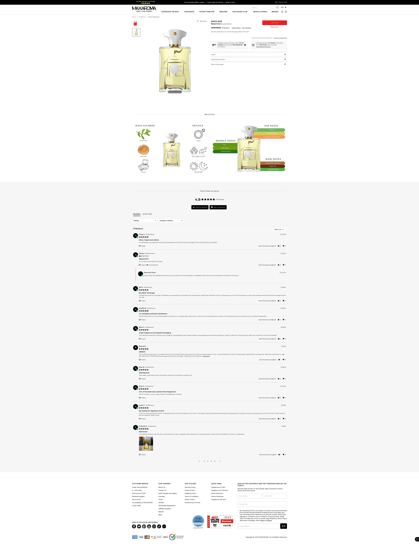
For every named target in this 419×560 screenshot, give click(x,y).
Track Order (136, 505)
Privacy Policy (190, 490)
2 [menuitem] (207, 461)
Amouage (216, 21)
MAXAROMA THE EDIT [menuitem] (170, 12)
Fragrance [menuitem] (189, 12)
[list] (212, 444)
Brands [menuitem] (275, 12)
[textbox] (284, 230)
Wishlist (161, 502)
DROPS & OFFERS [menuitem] (260, 12)
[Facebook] (134, 526)
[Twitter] (139, 526)
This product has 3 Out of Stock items (262, 38)
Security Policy (190, 487)
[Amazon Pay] (165, 537)
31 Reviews (225, 28)
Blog (160, 515)
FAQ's (160, 499)
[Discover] (153, 537)
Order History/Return (140, 487)
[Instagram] (154, 526)
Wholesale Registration (167, 505)
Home (134, 17)
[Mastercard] (147, 537)
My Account (136, 499)
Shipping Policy (190, 493)
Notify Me (274, 23)
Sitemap (161, 496)
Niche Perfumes (217, 493)
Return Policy (190, 499)
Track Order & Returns (215, 2)
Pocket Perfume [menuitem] (206, 12)
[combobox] (145, 221)
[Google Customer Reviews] (176, 537)
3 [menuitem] (211, 461)
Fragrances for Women (219, 490)
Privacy (269, 520)
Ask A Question (246, 28)
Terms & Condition (191, 496)
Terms (262, 520)
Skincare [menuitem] (223, 12)
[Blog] (164, 526)
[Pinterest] (144, 526)
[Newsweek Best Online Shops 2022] (220, 522)
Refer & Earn (230, 2)
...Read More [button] (206, 356)
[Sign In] (282, 11)
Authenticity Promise (192, 502)
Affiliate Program (164, 508)
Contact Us (162, 490)
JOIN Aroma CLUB (138, 493)
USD (282, 7)
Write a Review (236, 28)
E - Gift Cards (137, 490)
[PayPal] (159, 537)
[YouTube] (149, 526)
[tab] (249, 54)
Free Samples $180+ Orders (194, 2)
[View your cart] (286, 11)
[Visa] (141, 537)
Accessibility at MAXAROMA (142, 502)
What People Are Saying (167, 493)
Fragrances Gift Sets (218, 499)
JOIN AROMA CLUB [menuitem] (239, 12)
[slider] (209, 102)
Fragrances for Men (218, 487)
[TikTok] (159, 526)
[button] (198, 21)
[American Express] (134, 537)
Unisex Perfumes (217, 496)
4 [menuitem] (214, 461)
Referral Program (138, 496)
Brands (161, 512)
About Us (161, 487)
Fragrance (142, 17)
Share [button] (204, 21)
